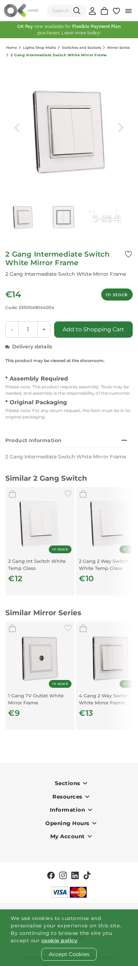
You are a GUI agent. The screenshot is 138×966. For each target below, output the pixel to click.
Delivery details (32, 346)
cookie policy (59, 940)
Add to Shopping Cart (93, 329)
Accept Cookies (69, 954)
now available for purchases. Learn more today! (69, 29)
